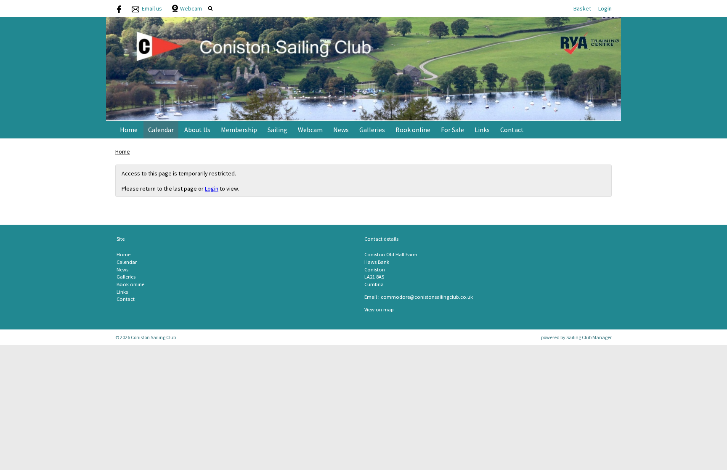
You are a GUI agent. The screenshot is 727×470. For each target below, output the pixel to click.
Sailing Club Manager (589, 337)
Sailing (277, 129)
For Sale (452, 129)
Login (605, 8)
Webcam (191, 8)
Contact (512, 129)
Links (482, 129)
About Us (197, 129)
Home (129, 129)
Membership (239, 129)
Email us (152, 8)
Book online (412, 129)
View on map (379, 309)
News (341, 129)
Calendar (161, 129)
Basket (582, 8)
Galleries (372, 129)
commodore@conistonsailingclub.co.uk (427, 297)
